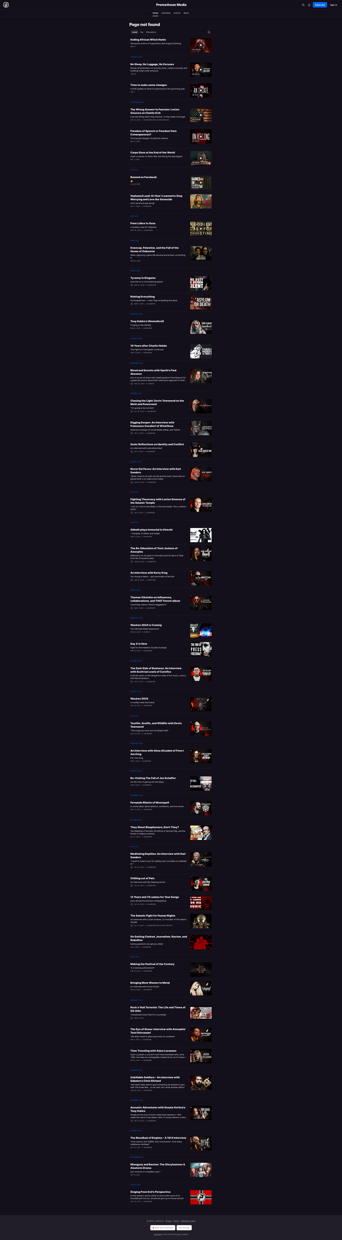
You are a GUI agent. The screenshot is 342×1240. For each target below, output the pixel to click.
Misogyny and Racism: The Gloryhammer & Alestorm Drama (157, 1166)
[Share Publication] (309, 4)
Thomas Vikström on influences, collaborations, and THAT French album (155, 599)
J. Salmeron (147, 120)
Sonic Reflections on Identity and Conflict (157, 444)
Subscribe (320, 4)
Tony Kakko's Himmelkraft (147, 321)
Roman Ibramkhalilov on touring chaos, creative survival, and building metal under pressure (158, 69)
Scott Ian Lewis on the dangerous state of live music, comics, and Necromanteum (158, 676)
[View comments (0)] (150, 50)
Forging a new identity (140, 325)
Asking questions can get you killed (146, 943)
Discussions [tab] (151, 32)
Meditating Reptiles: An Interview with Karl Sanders (158, 855)
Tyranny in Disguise (143, 277)
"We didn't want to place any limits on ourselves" (152, 1036)
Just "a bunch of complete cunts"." (145, 1171)
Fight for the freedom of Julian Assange (148, 647)
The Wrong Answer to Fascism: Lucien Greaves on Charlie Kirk (154, 111)
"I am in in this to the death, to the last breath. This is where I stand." (158, 508)
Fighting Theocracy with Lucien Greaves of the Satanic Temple (157, 501)
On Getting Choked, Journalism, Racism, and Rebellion (158, 938)
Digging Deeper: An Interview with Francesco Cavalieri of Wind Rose (152, 424)
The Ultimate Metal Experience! (144, 628)
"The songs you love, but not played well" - (150, 730)
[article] (171, 45)
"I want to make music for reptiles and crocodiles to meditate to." (158, 862)
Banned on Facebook (143, 177)
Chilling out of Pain (142, 878)
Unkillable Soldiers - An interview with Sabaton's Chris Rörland (155, 1079)
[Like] (132, 288)
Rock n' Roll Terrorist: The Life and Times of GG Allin (157, 1009)
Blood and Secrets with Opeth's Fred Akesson (153, 372)
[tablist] (144, 32)
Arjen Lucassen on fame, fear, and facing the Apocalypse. (156, 156)
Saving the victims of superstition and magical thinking (155, 43)
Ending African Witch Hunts (148, 39)
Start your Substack (164, 1227)
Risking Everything (142, 296)
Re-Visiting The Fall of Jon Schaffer (153, 778)
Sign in (333, 4)
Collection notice (187, 1221)
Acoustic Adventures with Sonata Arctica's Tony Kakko (157, 1109)
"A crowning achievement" (142, 967)
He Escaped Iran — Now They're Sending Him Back (153, 300)
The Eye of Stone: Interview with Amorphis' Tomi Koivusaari (158, 1031)
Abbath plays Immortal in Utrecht (151, 529)
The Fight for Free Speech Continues (147, 349)
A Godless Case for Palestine (143, 227)
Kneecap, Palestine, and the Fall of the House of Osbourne (154, 249)
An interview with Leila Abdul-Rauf (146, 448)
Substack (158, 1234)
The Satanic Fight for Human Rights (152, 915)
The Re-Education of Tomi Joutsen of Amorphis (154, 550)
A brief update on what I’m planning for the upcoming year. (157, 88)
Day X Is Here (138, 643)
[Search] (303, 4)
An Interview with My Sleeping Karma (147, 882)
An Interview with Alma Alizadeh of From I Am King (157, 752)
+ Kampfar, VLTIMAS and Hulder (145, 533)
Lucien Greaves (162, 120)
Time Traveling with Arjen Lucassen (153, 1050)
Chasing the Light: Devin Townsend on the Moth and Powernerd (157, 402)
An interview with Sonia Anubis (144, 986)
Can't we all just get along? (142, 203)
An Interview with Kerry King (148, 572)
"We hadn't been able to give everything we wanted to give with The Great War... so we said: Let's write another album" (157, 1086)
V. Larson (150, 384)
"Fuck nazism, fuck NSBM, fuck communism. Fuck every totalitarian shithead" (156, 1143)
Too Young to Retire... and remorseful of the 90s (152, 576)
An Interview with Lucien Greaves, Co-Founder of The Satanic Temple (158, 920)
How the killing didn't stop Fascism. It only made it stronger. (158, 116)
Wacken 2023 (139, 698)
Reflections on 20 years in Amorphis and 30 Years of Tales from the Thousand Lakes (156, 556)
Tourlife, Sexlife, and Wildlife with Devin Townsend (156, 725)
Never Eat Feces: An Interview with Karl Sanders (155, 470)
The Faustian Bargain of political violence (149, 138)
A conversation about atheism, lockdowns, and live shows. (157, 806)
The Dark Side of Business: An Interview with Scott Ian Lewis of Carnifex (156, 670)
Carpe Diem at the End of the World (152, 152)
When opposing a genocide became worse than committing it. (157, 256)
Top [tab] (141, 32)
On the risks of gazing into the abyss (147, 781)
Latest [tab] (134, 32)
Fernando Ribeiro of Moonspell (149, 802)
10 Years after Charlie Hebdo (148, 345)
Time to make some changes (148, 85)
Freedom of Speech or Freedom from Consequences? (153, 132)
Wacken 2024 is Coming (146, 625)
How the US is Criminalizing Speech (146, 281)
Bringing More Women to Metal (150, 982)
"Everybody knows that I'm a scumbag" (148, 1014)
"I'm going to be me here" (142, 408)
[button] (155, 13)
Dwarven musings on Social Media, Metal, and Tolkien (155, 429)
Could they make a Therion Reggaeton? (148, 604)
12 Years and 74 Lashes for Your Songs (154, 897)
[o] (201, 45)
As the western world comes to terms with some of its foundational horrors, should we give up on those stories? (157, 1197)
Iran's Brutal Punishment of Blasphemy (148, 900)
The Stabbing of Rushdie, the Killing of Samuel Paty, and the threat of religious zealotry (157, 832)
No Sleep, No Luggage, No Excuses (152, 64)
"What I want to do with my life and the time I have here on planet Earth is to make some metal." (157, 477)
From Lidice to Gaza (142, 223)
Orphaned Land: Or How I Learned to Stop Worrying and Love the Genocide (156, 197)
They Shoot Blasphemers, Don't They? (154, 827)
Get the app (184, 1227)
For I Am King (136, 758)
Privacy (169, 1221)
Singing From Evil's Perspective (150, 1191)
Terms (176, 1221)
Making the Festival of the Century (152, 964)
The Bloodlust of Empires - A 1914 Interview (158, 1137)
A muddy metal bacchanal (142, 702)
